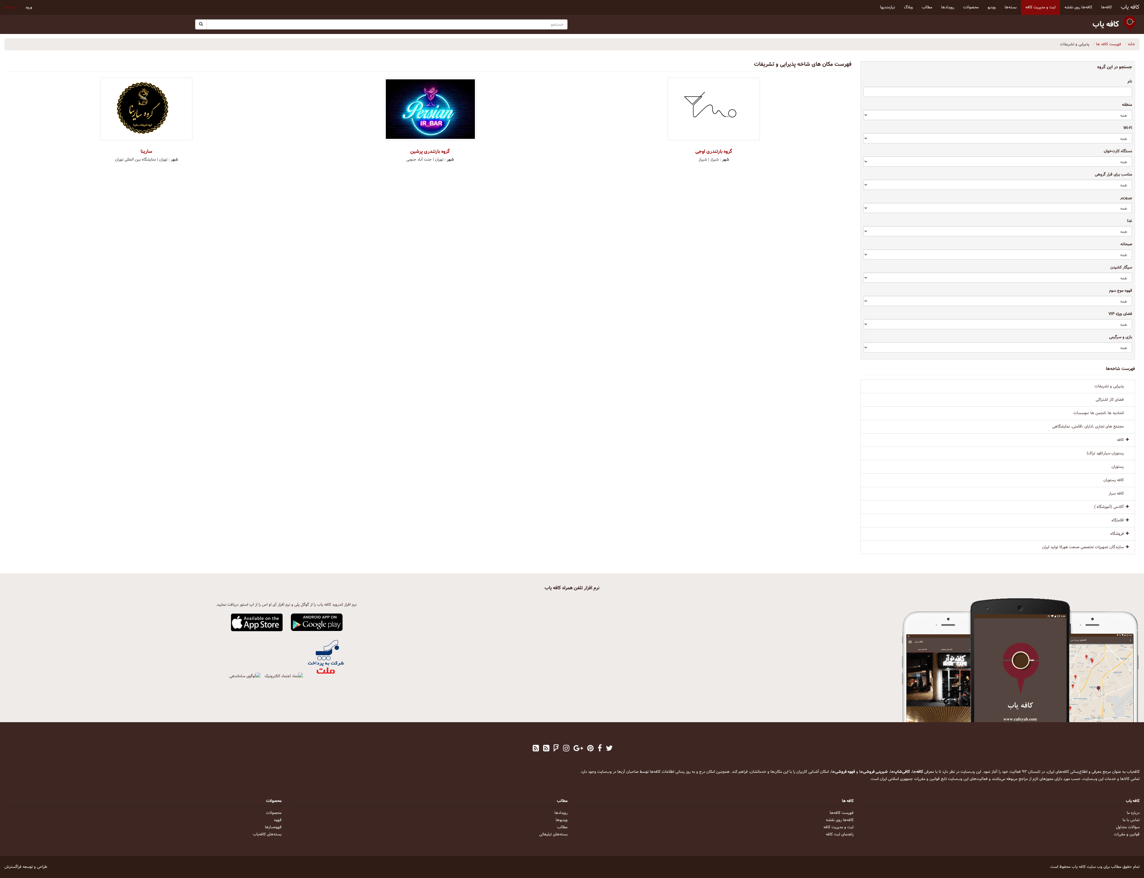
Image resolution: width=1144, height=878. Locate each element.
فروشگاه (1117, 534)
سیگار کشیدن (1121, 267)
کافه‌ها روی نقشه (840, 820)
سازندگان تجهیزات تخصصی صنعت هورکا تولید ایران (1083, 547)
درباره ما (1133, 813)
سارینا (146, 151)
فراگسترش (12, 867)
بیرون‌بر (1126, 198)
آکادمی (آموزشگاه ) (1109, 507)
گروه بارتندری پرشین (430, 151)
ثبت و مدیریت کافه (838, 827)
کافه (1120, 440)
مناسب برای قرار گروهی (1113, 174)
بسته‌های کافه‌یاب (267, 834)
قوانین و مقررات (1127, 834)
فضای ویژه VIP (1120, 314)
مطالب (562, 827)
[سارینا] (146, 109)
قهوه (278, 820)
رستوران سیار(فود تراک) (1105, 453)
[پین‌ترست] (590, 749)
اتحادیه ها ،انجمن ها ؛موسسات (1098, 413)
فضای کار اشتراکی (1110, 400)
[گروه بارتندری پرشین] (430, 109)
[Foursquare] (556, 749)
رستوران (1118, 467)
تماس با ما (1131, 820)
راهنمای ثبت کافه (840, 834)
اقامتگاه (1118, 520)
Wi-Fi (1127, 128)
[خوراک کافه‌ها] (536, 749)
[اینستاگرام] (566, 749)
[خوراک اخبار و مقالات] (546, 749)
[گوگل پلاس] (578, 749)
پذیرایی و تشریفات (1109, 386)
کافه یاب (1130, 7)
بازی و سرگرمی (1120, 337)
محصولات (274, 813)
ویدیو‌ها (562, 820)
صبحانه (1126, 244)
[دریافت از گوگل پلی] (317, 622)
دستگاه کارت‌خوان (1118, 151)
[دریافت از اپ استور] (257, 622)
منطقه (1127, 105)
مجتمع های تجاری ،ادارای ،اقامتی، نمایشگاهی (1088, 426)
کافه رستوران (1113, 480)
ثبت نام (10, 7)
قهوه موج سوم (1120, 291)
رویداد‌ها (561, 813)
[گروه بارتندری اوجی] (714, 109)
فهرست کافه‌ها (842, 813)
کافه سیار (1116, 493)
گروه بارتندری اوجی (713, 151)
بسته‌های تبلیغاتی (553, 834)
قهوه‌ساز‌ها (273, 827)
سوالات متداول (1128, 827)
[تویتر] (609, 749)
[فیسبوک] (600, 749)
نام (1130, 81)
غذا (1129, 221)
